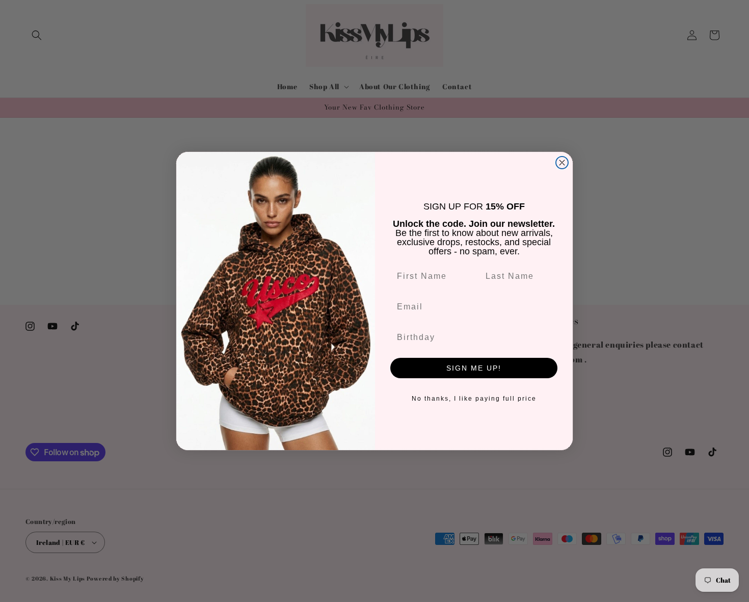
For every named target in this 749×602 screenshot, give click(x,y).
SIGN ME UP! (473, 368)
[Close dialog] (562, 162)
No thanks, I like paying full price (474, 398)
